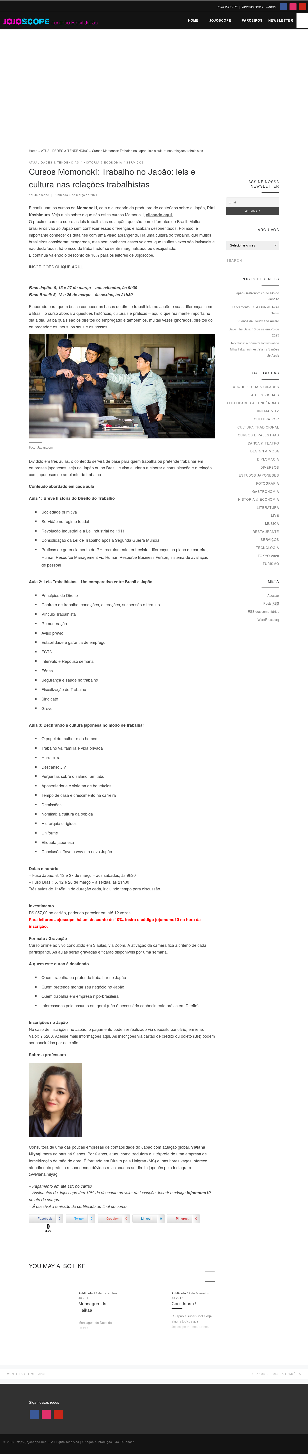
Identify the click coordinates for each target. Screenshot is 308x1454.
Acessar (273, 595)
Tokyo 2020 (268, 555)
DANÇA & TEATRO (263, 443)
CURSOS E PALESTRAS (258, 435)
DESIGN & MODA (264, 451)
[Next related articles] (210, 1277)
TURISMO (271, 563)
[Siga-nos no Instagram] (269, 164)
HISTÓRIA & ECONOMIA (258, 499)
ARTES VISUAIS (265, 395)
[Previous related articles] (199, 1277)
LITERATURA (268, 507)
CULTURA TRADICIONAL (258, 427)
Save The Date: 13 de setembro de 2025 (254, 332)
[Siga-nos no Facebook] (260, 164)
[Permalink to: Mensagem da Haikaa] (52, 1311)
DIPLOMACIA (268, 459)
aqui (106, 1036)
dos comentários (263, 611)
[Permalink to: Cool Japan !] (145, 1311)
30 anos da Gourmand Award (258, 321)
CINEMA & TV (267, 411)
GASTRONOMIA (265, 491)
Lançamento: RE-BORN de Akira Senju (255, 310)
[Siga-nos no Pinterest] (277, 164)
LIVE (275, 515)
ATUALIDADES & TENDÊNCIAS (64, 150)
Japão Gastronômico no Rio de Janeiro (257, 296)
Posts (271, 603)
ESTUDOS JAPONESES (259, 475)
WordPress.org (268, 619)
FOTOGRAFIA (267, 483)
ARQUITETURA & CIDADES (256, 387)
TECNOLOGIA (267, 547)
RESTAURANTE (266, 531)
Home (33, 150)
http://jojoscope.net (31, 1442)
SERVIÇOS (270, 539)
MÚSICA (272, 523)
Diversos (269, 467)
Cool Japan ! (184, 1303)
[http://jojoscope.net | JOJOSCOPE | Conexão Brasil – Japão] (50, 20)
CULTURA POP (266, 419)
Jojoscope (41, 195)
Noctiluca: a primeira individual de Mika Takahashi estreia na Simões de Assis (254, 349)
